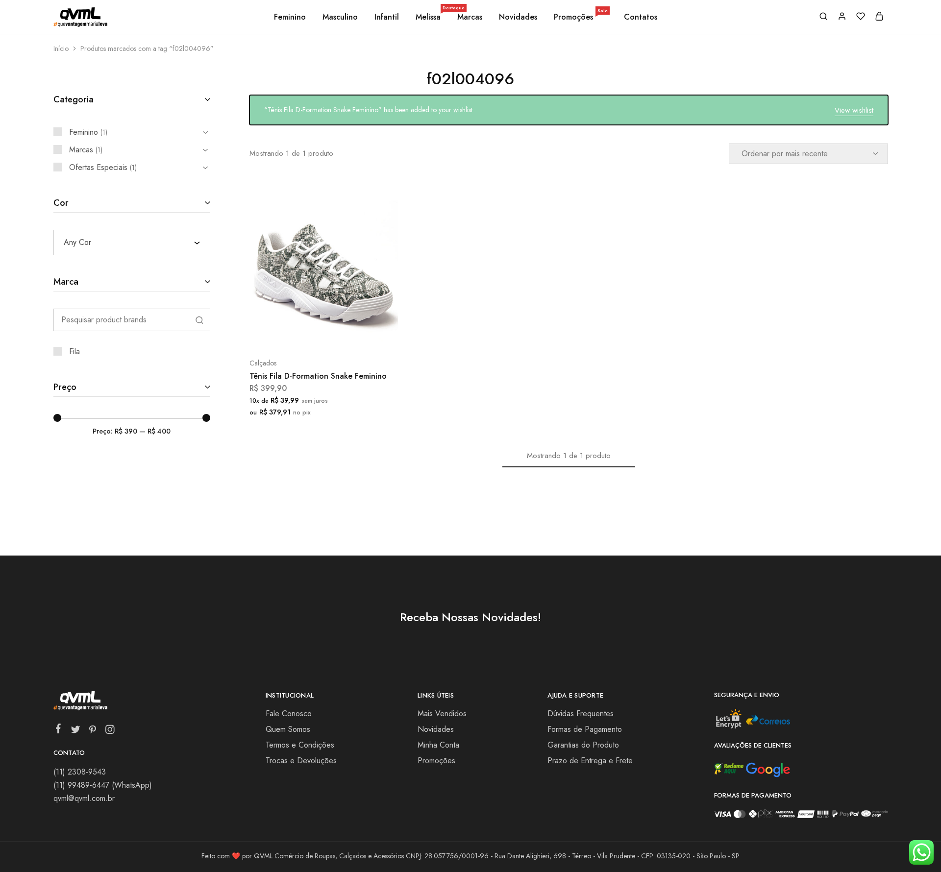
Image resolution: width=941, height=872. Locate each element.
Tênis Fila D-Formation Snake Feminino (318, 376)
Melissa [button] (429, 17)
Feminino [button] (290, 17)
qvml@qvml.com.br (84, 798)
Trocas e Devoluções (301, 760)
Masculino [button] (340, 17)
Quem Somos (288, 729)
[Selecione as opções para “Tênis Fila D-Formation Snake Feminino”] (297, 333)
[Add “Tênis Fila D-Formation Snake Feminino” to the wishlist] (348, 333)
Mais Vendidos (442, 713)
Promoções (581, 17)
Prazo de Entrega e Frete (590, 760)
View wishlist (854, 110)
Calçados (262, 363)
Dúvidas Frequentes (580, 713)
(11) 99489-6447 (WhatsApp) (102, 785)
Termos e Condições (300, 745)
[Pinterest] (92, 731)
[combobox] (131, 242)
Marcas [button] (469, 17)
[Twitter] (75, 731)
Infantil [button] (386, 17)
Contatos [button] (640, 17)
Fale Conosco (289, 713)
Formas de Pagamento (584, 729)
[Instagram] (109, 731)
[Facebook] (58, 730)
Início (61, 48)
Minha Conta (438, 745)
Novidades (518, 17)
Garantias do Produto (583, 745)
